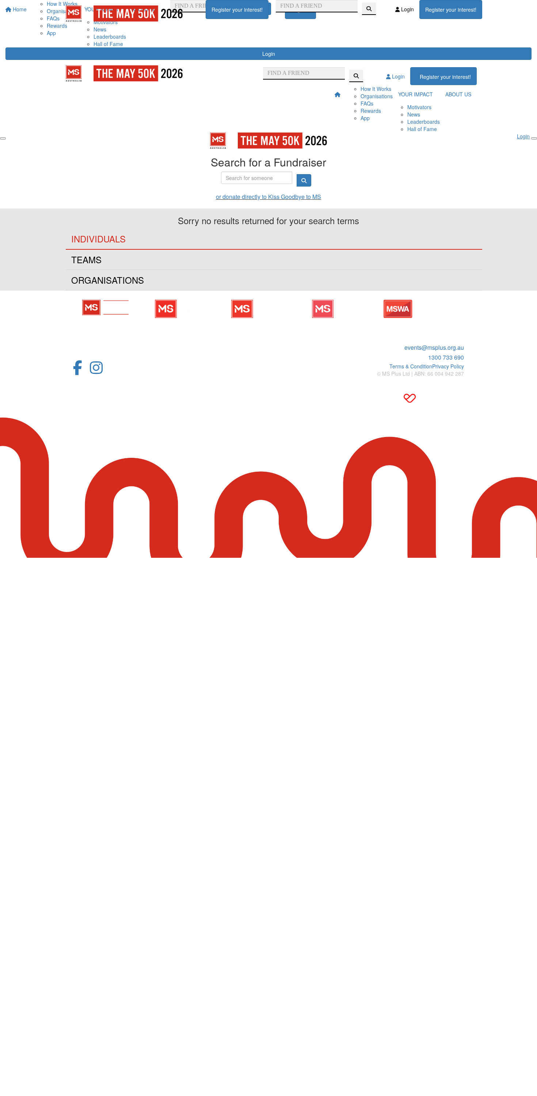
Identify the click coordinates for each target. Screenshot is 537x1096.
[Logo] (124, 13)
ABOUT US (458, 94)
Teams (86, 259)
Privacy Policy (448, 366)
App (51, 33)
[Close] (534, 138)
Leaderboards (110, 36)
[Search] (369, 9)
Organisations (377, 96)
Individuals (98, 238)
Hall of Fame (108, 43)
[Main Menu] (3, 138)
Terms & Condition (410, 366)
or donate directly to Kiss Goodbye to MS (268, 196)
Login (268, 53)
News (100, 29)
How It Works (376, 88)
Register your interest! (237, 9)
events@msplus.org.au (434, 347)
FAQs (367, 103)
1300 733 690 (446, 357)
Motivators (419, 107)
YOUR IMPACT (415, 94)
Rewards (371, 110)
